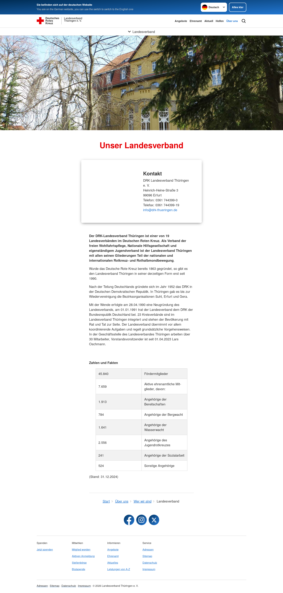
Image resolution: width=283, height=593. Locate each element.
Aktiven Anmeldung (83, 556)
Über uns (232, 21)
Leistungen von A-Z (118, 569)
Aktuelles (112, 562)
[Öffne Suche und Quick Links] (243, 21)
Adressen (148, 549)
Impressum (148, 569)
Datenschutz (149, 562)
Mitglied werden (81, 549)
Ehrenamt (196, 21)
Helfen (220, 21)
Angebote (181, 21)
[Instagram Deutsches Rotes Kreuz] (141, 520)
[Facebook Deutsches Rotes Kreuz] (129, 520)
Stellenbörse (79, 562)
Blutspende (78, 569)
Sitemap (147, 556)
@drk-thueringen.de (160, 209)
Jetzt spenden (45, 549)
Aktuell (208, 21)
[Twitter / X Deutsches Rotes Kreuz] (154, 520)
